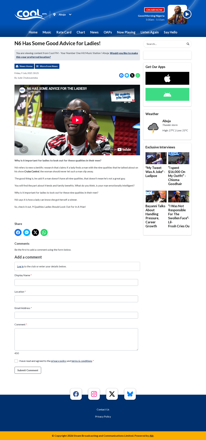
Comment (20, 324)
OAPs (108, 32)
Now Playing (126, 32)
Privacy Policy (103, 416)
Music (47, 32)
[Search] (188, 44)
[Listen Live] (187, 14)
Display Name (23, 275)
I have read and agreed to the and (56, 360)
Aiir (152, 435)
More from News (49, 66)
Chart (81, 32)
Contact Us (103, 409)
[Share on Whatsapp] (138, 75)
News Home (26, 66)
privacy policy (58, 360)
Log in (20, 266)
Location (20, 291)
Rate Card (63, 32)
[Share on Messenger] (127, 75)
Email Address (23, 307)
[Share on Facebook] (121, 75)
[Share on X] (132, 75)
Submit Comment (27, 370)
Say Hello (170, 32)
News (94, 32)
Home (33, 32)
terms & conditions (81, 360)
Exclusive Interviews (160, 147)
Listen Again (150, 32)
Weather (152, 114)
